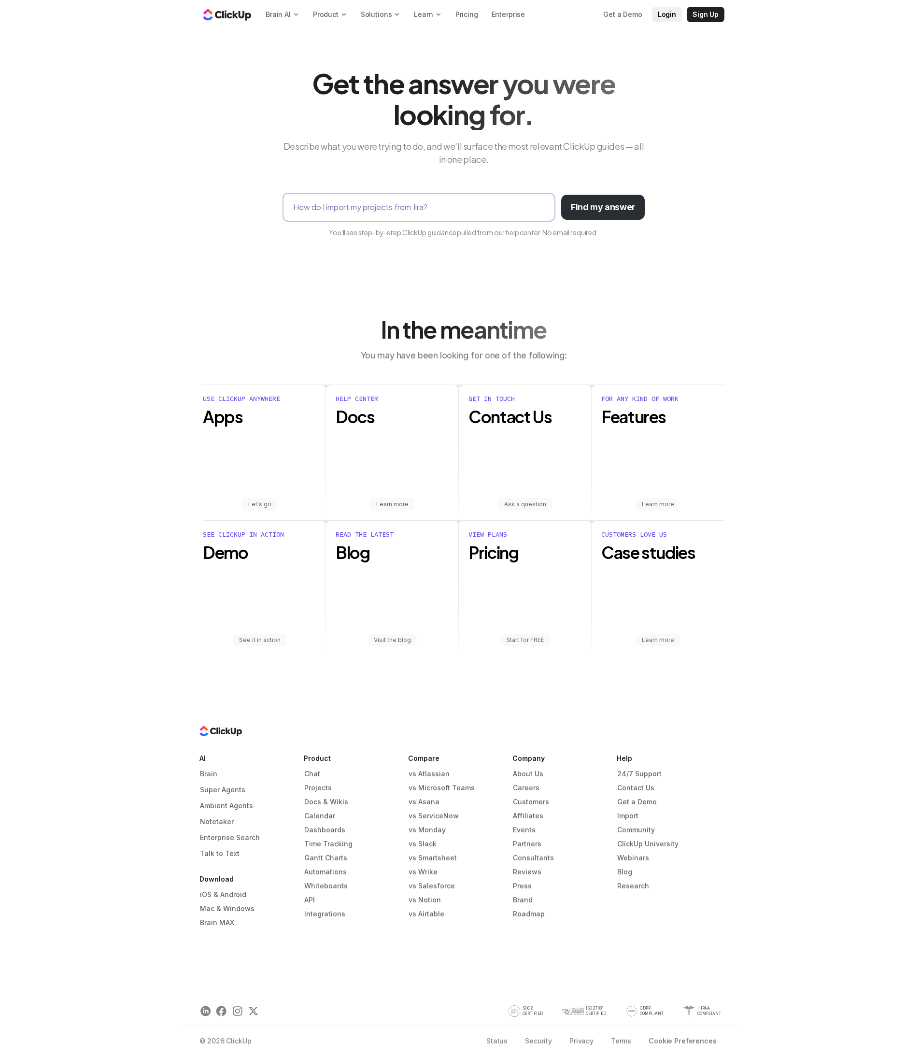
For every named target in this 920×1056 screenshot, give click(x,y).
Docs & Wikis (326, 802)
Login (667, 14)
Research (633, 886)
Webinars (633, 858)
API (309, 900)
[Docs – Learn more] (392, 452)
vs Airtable (426, 914)
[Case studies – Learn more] (658, 588)
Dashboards (324, 830)
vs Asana (424, 802)
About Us (528, 774)
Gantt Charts (325, 858)
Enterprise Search (230, 837)
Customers (531, 802)
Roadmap (529, 914)
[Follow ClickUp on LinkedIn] (205, 1011)
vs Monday (427, 830)
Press (522, 886)
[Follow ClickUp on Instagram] (237, 1011)
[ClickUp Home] (227, 14)
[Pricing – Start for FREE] (525, 588)
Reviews (527, 872)
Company (528, 758)
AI (202, 758)
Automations (325, 872)
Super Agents (222, 789)
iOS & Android (223, 894)
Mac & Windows (227, 908)
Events (524, 830)
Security (538, 1041)
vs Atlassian (429, 774)
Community (636, 830)
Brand (523, 900)
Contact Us (635, 788)
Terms (621, 1041)
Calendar (319, 816)
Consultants (533, 858)
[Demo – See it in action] (264, 588)
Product (317, 758)
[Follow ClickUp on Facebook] (221, 1011)
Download (216, 879)
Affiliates (528, 816)
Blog (624, 872)
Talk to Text (220, 853)
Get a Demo (637, 802)
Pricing (466, 14)
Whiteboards (326, 886)
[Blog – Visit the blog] (392, 588)
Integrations (324, 914)
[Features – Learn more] (658, 452)
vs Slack (423, 844)
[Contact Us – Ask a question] (525, 452)
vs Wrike (423, 872)
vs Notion (425, 900)
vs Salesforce (432, 886)
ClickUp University (648, 844)
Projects (318, 788)
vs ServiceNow (434, 816)
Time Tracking (328, 844)
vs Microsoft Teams (442, 788)
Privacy (581, 1041)
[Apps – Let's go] (264, 452)
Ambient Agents (226, 805)
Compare (423, 758)
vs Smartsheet (433, 858)
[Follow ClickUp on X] (253, 1011)
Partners (527, 844)
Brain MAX (217, 922)
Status (497, 1041)
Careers (526, 788)
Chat (312, 774)
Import (627, 816)
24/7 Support (639, 774)
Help (624, 758)
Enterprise (508, 14)
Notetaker (217, 821)
